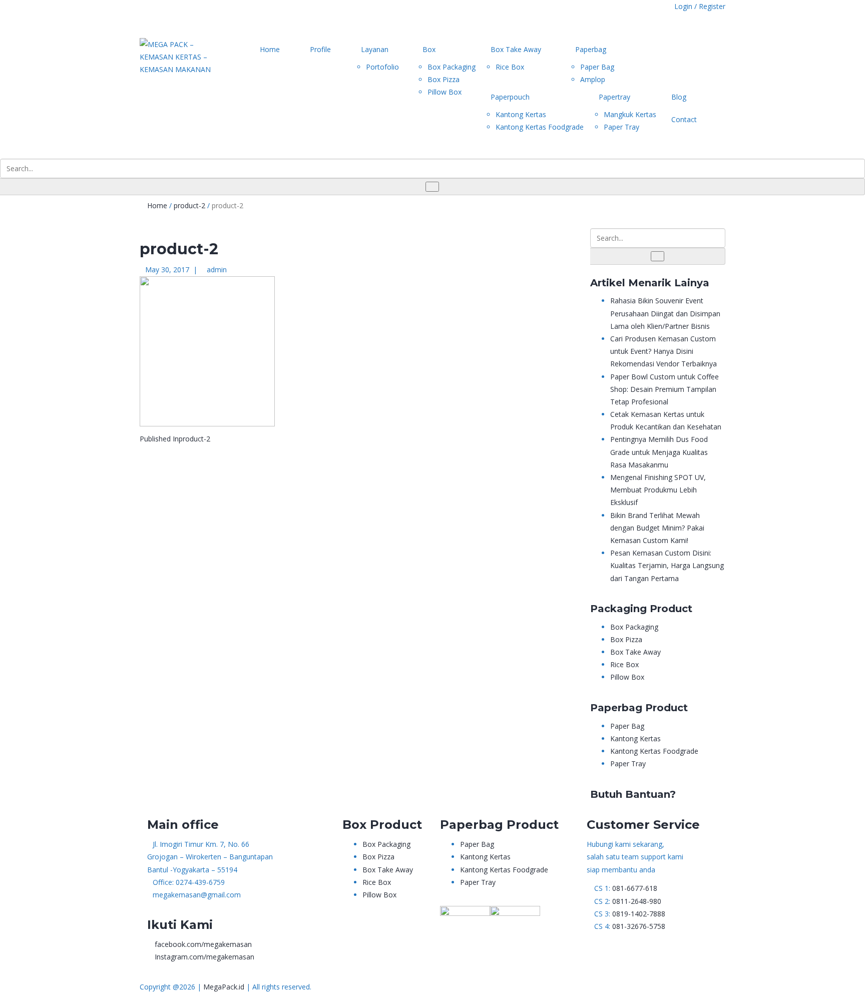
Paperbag (590, 49)
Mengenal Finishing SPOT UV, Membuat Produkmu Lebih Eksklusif (658, 489)
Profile (320, 49)
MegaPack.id (223, 986)
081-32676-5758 (638, 926)
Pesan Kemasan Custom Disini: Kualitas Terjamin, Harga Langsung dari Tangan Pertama (667, 565)
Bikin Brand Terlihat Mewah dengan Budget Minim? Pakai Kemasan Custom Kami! (657, 528)
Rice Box (510, 67)
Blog (678, 97)
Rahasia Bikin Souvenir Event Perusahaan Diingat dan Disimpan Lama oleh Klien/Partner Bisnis (665, 313)
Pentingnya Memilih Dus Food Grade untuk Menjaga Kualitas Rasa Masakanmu (659, 451)
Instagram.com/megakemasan (204, 956)
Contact (684, 119)
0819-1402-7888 (638, 913)
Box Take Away (516, 49)
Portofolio (382, 67)
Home (270, 49)
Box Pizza (443, 79)
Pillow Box (444, 92)
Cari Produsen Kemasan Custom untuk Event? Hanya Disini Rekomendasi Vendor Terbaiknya (663, 351)
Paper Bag (597, 67)
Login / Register (699, 6)
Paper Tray (621, 127)
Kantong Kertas (521, 114)
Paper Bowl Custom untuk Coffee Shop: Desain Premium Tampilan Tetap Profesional (664, 389)
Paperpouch (510, 97)
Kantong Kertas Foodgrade (540, 127)
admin (217, 269)
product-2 (189, 205)
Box (429, 49)
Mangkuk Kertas (630, 114)
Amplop (592, 79)
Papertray (614, 97)
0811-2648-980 (636, 901)
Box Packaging (451, 67)
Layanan (374, 49)
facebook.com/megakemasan (203, 944)
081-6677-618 (634, 888)
